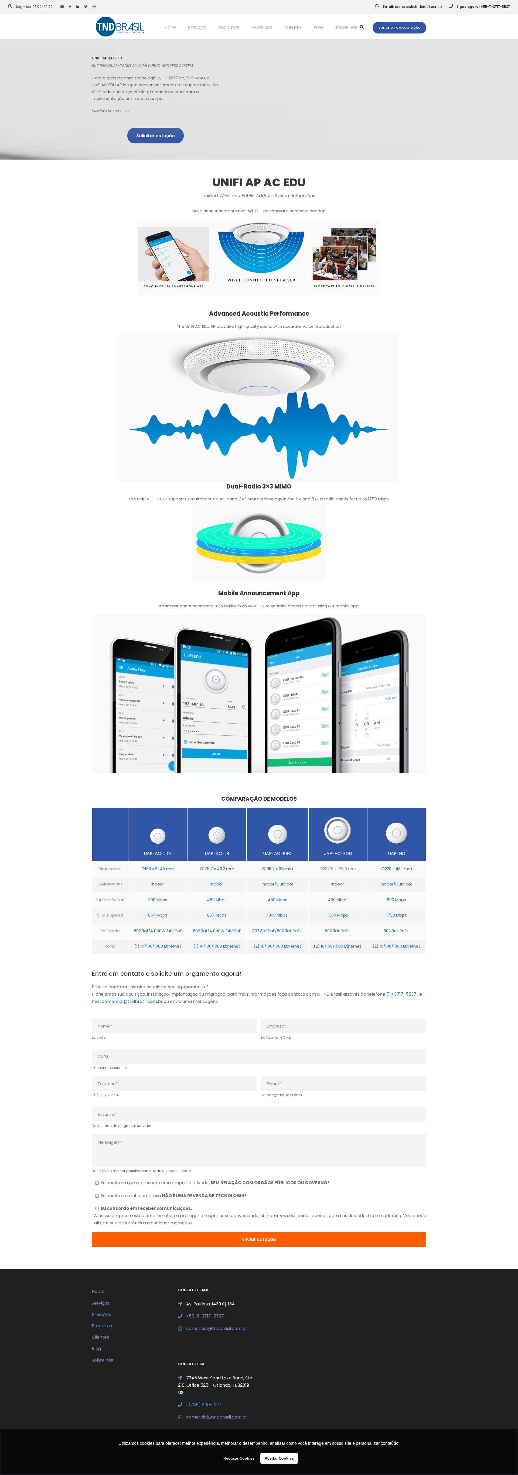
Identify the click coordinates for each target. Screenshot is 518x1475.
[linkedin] (77, 6)
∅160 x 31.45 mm (157, 868)
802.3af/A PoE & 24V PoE (158, 931)
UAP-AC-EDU (337, 853)
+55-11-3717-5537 (495, 6)
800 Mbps (396, 899)
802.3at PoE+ (337, 931)
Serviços (197, 27)
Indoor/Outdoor (277, 884)
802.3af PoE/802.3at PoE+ (277, 931)
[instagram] (94, 6)
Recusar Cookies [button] (239, 1458)
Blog (319, 27)
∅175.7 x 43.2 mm (217, 868)
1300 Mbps (277, 915)
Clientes (293, 27)
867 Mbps (157, 915)
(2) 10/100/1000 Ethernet (277, 946)
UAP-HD (396, 853)
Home (170, 27)
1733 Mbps (396, 915)
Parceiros (261, 27)
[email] (62, 6)
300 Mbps (157, 899)
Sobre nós (346, 27)
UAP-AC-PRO (277, 853)
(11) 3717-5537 (401, 994)
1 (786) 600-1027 (203, 1405)
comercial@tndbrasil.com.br (419, 6)
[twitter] (85, 6)
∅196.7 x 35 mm (277, 868)
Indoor (157, 884)
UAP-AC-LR (217, 853)
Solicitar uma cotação (399, 27)
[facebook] (70, 6)
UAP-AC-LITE (158, 853)
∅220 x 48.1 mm (396, 868)
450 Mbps (217, 899)
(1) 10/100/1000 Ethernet (157, 946)
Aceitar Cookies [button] (279, 1458)
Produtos (229, 27)
